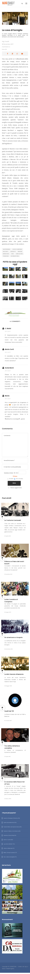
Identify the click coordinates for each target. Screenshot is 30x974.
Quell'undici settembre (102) (9, 822)
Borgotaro (6, 253)
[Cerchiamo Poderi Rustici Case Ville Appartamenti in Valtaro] (15, 313)
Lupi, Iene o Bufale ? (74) (9, 844)
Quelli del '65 (9, 711)
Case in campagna (17, 249)
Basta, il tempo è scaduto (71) (10, 852)
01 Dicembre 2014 (8, 574)
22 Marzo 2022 (7, 798)
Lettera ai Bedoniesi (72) (8, 848)
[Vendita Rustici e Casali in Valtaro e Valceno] (12, 877)
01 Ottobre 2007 (8, 720)
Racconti (5, 251)
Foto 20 (4, 49)
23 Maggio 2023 (8, 686)
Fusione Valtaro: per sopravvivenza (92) (12, 826)
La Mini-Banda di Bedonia (14, 674)
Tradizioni (6, 256)
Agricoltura (19, 253)
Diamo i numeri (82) (8, 839)
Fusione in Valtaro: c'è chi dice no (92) (11, 831)
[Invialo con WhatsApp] (17, 54)
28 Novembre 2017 (8, 44)
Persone (20, 251)
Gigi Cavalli (5, 41)
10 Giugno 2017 (7, 612)
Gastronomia (6, 249)
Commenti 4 (6, 47)
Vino (12, 253)
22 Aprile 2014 (7, 536)
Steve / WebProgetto (8, 968)
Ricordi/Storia (15, 256)
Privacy (15, 476)
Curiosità (13, 251)
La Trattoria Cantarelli (12, 520)
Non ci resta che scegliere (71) (10, 856)
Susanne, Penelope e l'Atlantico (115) (11, 818)
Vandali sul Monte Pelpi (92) (9, 835)
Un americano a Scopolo (13, 637)
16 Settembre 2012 (8, 649)
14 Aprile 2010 (7, 756)
